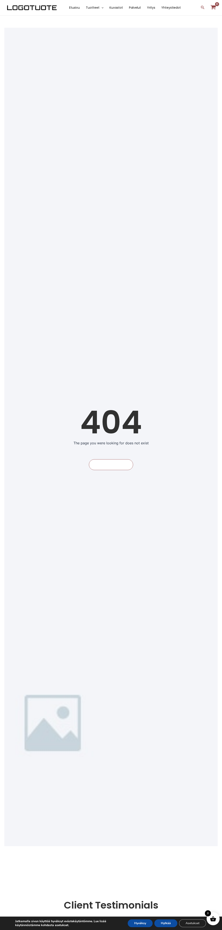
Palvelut (135, 7)
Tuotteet (93, 7)
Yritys (151, 7)
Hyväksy (140, 923)
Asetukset (192, 923)
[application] (101, 7)
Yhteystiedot (171, 7)
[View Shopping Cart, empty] (213, 7)
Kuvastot (116, 7)
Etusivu (74, 7)
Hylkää (166, 923)
